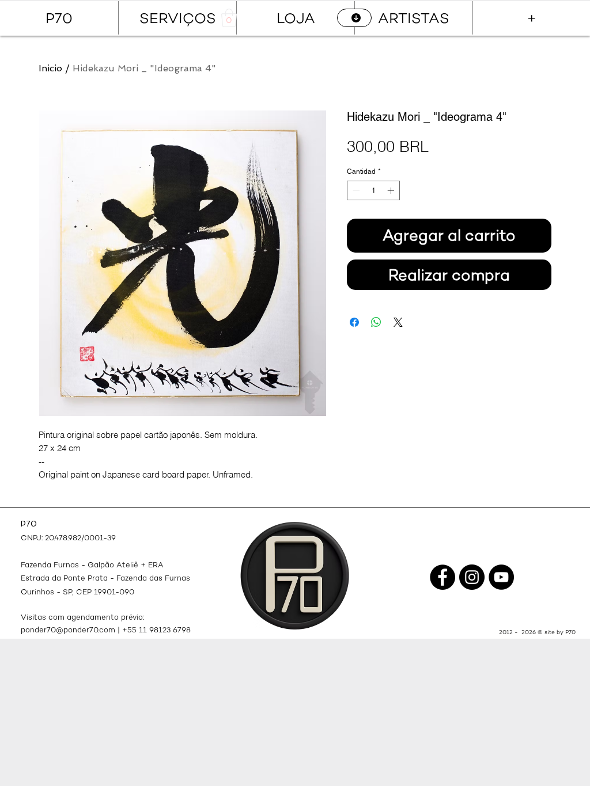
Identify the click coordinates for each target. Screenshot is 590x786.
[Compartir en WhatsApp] (376, 322)
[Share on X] (398, 322)
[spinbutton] (373, 190)
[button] (229, 18)
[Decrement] (355, 190)
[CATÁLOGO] (354, 18)
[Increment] (391, 190)
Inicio (50, 68)
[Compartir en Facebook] (354, 322)
